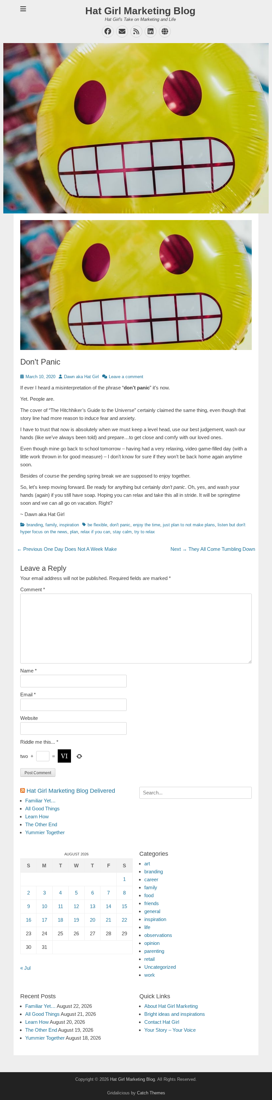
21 (108, 920)
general (152, 911)
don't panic (120, 524)
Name (28, 670)
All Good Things (42, 808)
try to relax (144, 531)
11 (60, 906)
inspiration (69, 524)
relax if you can (95, 531)
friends (151, 903)
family (51, 524)
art (147, 863)
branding (35, 524)
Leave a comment (126, 376)
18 (60, 920)
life (147, 927)
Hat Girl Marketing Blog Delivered (71, 790)
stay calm (122, 531)
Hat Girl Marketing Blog (140, 10)
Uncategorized (160, 967)
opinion (152, 943)
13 (92, 906)
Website (29, 718)
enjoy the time (146, 524)
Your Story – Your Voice (170, 1030)
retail (149, 959)
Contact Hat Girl (161, 1022)
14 (108, 906)
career (151, 879)
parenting (154, 951)
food (149, 895)
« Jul (25, 968)
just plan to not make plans (189, 524)
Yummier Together (45, 832)
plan (74, 531)
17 (44, 920)
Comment (32, 589)
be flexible (97, 524)
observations (158, 935)
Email (28, 694)
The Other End (41, 824)
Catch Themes (151, 1092)
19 (76, 920)
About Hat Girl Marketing (171, 1006)
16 (28, 920)
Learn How (37, 816)
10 (44, 906)
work (149, 975)
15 (124, 906)
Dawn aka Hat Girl (81, 376)
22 (124, 920)
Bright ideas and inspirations (174, 1014)
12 (76, 906)
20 (92, 920)
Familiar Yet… (40, 800)
